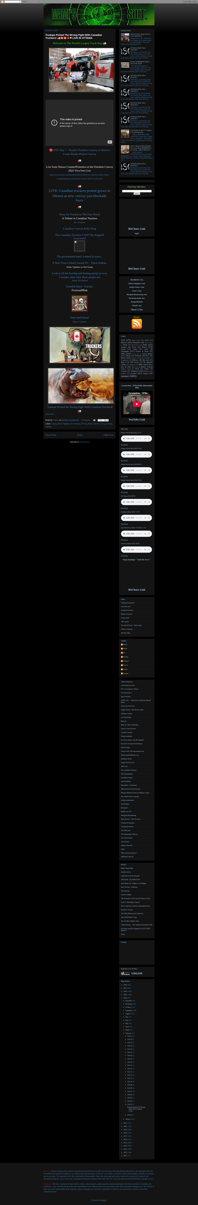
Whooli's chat (137, 305)
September (129, 1010)
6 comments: (86, 420)
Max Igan (146, 360)
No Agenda (148, 362)
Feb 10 (129, 1082)
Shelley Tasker (126, 369)
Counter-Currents (126, 732)
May (127, 1023)
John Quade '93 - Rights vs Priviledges (133, 883)
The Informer (125, 891)
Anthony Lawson (126, 713)
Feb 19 (129, 1059)
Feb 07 (129, 1091)
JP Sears (84, 424)
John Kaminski (126, 781)
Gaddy (135, 349)
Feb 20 (129, 1055)
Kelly (123, 358)
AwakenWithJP (79, 238)
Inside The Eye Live (127, 762)
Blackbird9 (136, 342)
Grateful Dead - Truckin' (79, 286)
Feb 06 (129, 1094)
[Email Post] (94, 420)
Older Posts (109, 435)
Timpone (124, 371)
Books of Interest (126, 614)
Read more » (50, 414)
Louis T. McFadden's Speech (130, 902)
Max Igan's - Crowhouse (129, 785)
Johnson (128, 356)
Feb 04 (129, 1101)
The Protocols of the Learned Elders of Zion (135, 898)
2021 (125, 1123)
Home (80, 435)
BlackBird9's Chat (137, 280)
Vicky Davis (125, 842)
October (128, 1007)
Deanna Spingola (126, 736)
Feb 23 (129, 1049)
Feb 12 (129, 1075)
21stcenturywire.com (128, 685)
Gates (146, 349)
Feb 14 (129, 1069)
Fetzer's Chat (137, 291)
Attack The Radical (80, 280)
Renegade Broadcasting (128, 815)
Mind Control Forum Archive (130, 789)
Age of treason (126, 696)
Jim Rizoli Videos (126, 778)
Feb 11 (129, 1078)
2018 (125, 1133)
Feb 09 (129, 1085)
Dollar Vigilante (63, 424)
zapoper (125, 376)
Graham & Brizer (142, 351)
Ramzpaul (124, 808)
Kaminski (138, 356)
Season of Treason (127, 910)
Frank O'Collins (126, 895)
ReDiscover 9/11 (126, 811)
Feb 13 (129, 1072)
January (128, 1119)
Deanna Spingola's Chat (136, 283)
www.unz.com (125, 606)
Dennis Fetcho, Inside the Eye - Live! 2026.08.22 (141, 35)
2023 (125, 995)
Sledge (146, 369)
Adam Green (136, 340)
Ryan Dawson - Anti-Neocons (130, 819)
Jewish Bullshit (147, 354)
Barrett (124, 342)
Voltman (56, 420)
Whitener (147, 371)
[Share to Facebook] (105, 420)
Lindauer (147, 358)
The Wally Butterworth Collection (132, 913)
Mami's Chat (137, 309)
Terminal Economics (127, 603)
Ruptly (79, 200)
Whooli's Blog (125, 633)
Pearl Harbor (125, 804)
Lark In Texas (136, 358)
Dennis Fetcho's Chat (136, 287)
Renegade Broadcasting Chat (137, 294)
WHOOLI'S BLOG (127, 857)
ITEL (123, 354)
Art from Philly (126, 717)
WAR (122, 849)
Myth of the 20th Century (130, 362)
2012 (125, 1152)
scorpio (134, 373)
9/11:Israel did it (126, 693)
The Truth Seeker (126, 838)
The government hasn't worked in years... (79, 256)
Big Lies (123, 721)
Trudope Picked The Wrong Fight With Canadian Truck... (136, 1109)
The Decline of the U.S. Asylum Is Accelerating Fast (141, 131)
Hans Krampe (125, 747)
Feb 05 (129, 1098)
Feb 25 (129, 1042)
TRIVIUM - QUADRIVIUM (130, 880)
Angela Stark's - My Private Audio (132, 710)
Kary (147, 356)
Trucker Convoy (99, 424)
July (127, 1017)
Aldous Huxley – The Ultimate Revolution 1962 (136, 925)
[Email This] (99, 420)
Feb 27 (129, 1036)
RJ (125, 367)
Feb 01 (129, 1115)
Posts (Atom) (84, 442)
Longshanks (125, 360)
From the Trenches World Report (132, 744)
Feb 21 (129, 1052)
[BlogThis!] (101, 420)
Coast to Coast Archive (128, 729)
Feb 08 (129, 1088)
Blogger (103, 1200)
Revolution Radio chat (137, 298)
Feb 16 (129, 1062)
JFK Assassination (127, 774)
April (127, 1027)
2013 (125, 1149)
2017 (125, 1136)
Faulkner (124, 347)
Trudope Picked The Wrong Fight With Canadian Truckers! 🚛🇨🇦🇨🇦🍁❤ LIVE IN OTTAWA (73, 36)
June (127, 1020)
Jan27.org (124, 766)
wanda (125, 669)
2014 (125, 1146)
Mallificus (135, 360)
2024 (125, 991)
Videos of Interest (126, 629)
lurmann (123, 373)
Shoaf (137, 369)
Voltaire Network (126, 845)
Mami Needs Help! (127, 868)
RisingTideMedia (137, 302)
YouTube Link (137, 419)
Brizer (125, 644)
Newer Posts (50, 435)
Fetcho (134, 347)
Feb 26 (129, 1039)
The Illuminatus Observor (129, 834)
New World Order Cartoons (130, 796)
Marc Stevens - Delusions (129, 887)
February (128, 1033)
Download (124, 445)
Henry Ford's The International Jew (132, 751)
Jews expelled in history (128, 770)
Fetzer (144, 347)
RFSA (151, 365)
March (127, 1030)
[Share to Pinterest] (107, 420)
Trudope (109, 424)
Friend (123, 349)
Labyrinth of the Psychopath (130, 876)
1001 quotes (125, 622)
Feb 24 (129, 1046)
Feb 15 (129, 1065)
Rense (143, 367)
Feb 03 (129, 1104)
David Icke (135, 345)
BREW (147, 340)
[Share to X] (103, 420)
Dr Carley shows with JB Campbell (132, 740)
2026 (125, 985)
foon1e (125, 665)
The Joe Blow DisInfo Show (130, 921)
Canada (54, 424)
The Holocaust (125, 830)
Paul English (130, 365)
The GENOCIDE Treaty (129, 917)
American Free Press (127, 706)
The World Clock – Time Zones (131, 625)
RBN (140, 364)
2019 (125, 1130)
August (128, 1014)
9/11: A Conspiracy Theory (129, 689)
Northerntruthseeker (127, 800)
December (128, 1001)
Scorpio (125, 657)
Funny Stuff (125, 618)
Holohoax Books (126, 759)
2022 (125, 998)
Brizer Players (149, 342)
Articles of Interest (127, 610)
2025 (125, 988)
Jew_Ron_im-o (135, 354)
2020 (125, 1126)
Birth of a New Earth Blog (129, 725)
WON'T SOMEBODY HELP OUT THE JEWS (140, 63)
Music (90, 424)
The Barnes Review (127, 827)
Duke (145, 345)
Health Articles (126, 872)
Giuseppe (125, 351)
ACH (123, 340)
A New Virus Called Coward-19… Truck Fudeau (79, 262)
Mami (125, 648)
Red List (135, 367)
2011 (125, 1156)
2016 (125, 1139)
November (129, 1004)
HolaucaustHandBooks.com (130, 755)
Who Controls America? (129, 853)
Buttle (125, 345)
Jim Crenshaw (79, 222)
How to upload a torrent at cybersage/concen (135, 906)
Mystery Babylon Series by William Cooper (135, 793)
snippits (145, 373)
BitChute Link (136, 228)
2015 (125, 1143)
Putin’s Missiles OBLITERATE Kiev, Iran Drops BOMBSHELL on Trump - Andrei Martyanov (141, 148)
